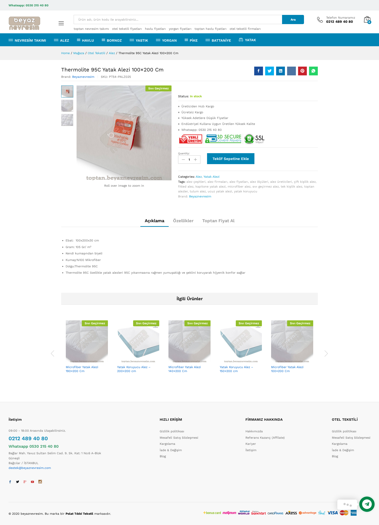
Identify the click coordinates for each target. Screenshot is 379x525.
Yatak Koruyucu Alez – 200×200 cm (133, 369)
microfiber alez (239, 186)
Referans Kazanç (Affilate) (265, 437)
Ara (293, 19)
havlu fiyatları (155, 28)
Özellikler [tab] (183, 220)
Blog (163, 456)
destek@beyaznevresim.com (30, 468)
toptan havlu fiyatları (211, 28)
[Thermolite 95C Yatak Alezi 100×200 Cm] (258, 71)
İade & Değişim (171, 450)
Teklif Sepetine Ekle (231, 158)
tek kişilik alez (291, 186)
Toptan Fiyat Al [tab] (218, 220)
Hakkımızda (254, 431)
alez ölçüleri (259, 181)
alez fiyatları (238, 181)
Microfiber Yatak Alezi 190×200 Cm (82, 369)
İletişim (250, 450)
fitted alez (185, 186)
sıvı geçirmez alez (265, 186)
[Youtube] (32, 482)
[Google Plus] (25, 482)
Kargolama (167, 443)
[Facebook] (10, 482)
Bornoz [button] (114, 40)
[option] (87, 353)
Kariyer (250, 443)
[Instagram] (40, 482)
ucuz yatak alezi (220, 191)
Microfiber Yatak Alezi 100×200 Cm (287, 369)
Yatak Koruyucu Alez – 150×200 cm (236, 369)
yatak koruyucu (245, 191)
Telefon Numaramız (340, 17)
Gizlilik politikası (172, 431)
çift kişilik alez (305, 181)
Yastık (142, 40)
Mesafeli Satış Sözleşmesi (179, 437)
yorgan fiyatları (180, 28)
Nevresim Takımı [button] (30, 40)
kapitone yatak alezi (210, 186)
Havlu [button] (88, 40)
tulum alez (198, 191)
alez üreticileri (281, 181)
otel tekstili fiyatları (127, 28)
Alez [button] (64, 40)
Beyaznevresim (83, 76)
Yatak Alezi (212, 176)
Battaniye (221, 40)
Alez (199, 176)
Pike (194, 40)
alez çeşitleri (196, 181)
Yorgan (169, 40)
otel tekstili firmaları (245, 28)
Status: (183, 96)
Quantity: (184, 153)
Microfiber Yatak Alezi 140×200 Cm (184, 369)
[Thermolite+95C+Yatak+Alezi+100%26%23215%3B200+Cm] (269, 71)
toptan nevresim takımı (91, 28)
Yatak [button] (250, 40)
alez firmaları (217, 181)
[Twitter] (17, 482)
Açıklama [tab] (154, 220)
